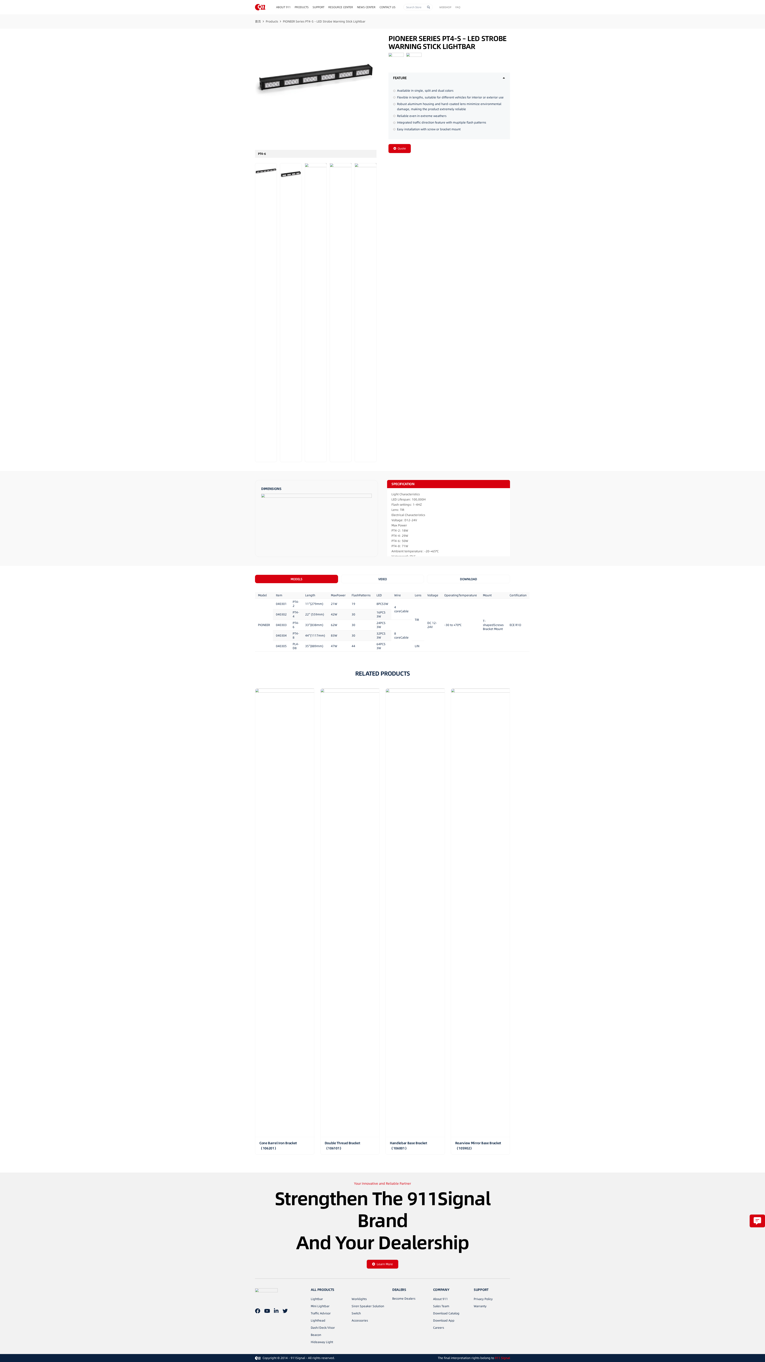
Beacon (316, 1335)
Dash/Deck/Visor (323, 1328)
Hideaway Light (322, 1342)
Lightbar (317, 1299)
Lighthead (318, 1320)
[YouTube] (267, 1310)
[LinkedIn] (276, 1310)
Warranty (480, 1306)
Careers (438, 1328)
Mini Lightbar (320, 1306)
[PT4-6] (316, 96)
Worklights (359, 1299)
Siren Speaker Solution (368, 1306)
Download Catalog (446, 1313)
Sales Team (441, 1306)
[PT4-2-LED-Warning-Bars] (316, 312)
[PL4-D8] (366, 312)
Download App (443, 1320)
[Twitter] (285, 1310)
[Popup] (757, 1221)
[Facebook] (257, 1310)
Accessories (360, 1320)
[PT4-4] (291, 312)
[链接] (260, 7)
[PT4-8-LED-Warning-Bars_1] (341, 312)
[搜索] (428, 7)
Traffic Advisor (321, 1313)
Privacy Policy (483, 1299)
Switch (356, 1313)
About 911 (440, 1299)
